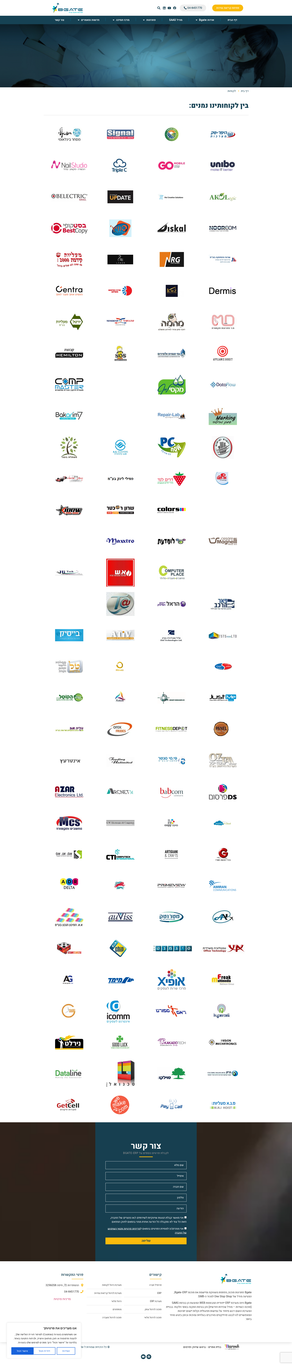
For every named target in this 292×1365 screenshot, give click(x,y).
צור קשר (59, 20)
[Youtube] (143, 1356)
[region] (44, 1340)
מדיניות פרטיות (62, 1299)
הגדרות (66, 1350)
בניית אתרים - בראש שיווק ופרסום (202, 1347)
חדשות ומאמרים (90, 20)
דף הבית (232, 20)
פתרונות (151, 20)
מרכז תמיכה (122, 20)
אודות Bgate (206, 20)
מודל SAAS (175, 20)
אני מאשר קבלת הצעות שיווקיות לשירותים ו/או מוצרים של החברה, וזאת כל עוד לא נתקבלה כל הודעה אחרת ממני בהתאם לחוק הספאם (148, 1220)
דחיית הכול (44, 1350)
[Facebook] (149, 1356)
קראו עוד (223, 137)
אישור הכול (22, 1350)
